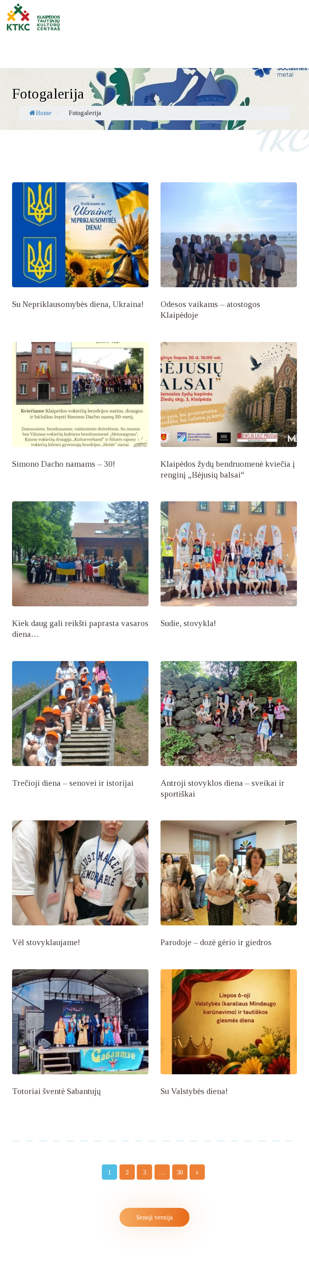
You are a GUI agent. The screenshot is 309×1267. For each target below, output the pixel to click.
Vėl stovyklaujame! (46, 942)
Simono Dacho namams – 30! (63, 464)
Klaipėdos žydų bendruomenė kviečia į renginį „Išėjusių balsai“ (228, 469)
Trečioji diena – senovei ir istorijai (73, 783)
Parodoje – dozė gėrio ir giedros (216, 942)
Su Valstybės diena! (194, 1091)
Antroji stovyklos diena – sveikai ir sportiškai (222, 788)
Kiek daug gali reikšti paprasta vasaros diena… (80, 628)
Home (44, 112)
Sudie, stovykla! (188, 623)
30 (178, 1170)
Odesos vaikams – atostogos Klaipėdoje (210, 309)
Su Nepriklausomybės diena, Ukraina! (78, 304)
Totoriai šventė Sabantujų (56, 1091)
